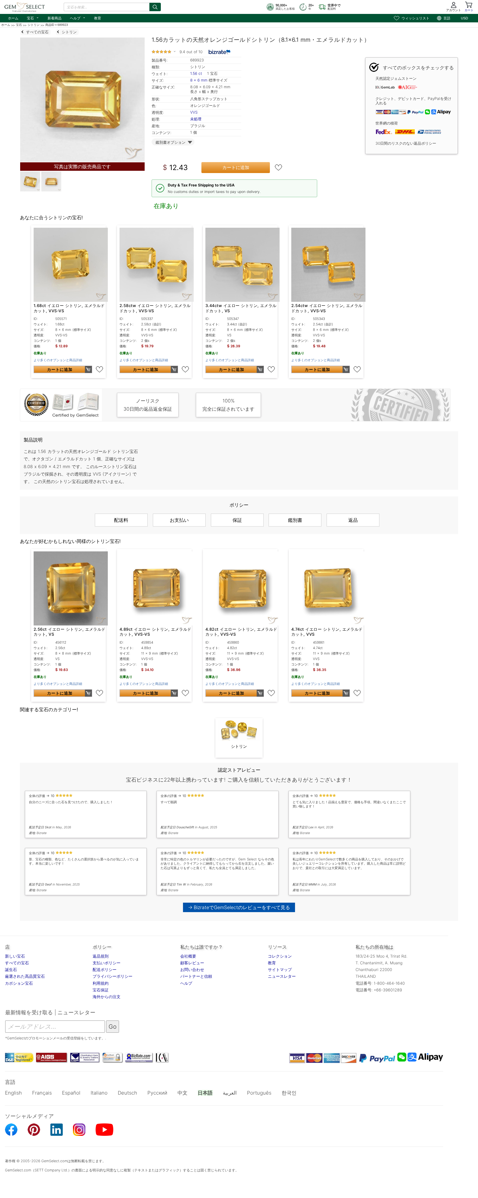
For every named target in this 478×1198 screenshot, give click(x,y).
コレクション (280, 956)
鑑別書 (295, 520)
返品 (353, 520)
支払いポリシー (106, 962)
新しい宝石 (15, 956)
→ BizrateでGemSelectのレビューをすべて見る (239, 907)
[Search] (155, 7)
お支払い (179, 520)
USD (464, 18)
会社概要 (188, 956)
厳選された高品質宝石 (25, 976)
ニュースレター (282, 976)
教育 (97, 18)
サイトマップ (280, 969)
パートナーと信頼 (196, 976)
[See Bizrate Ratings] (220, 52)
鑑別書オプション (170, 142)
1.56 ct (196, 73)
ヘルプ (78, 17)
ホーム (13, 18)
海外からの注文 (106, 996)
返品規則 (101, 956)
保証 (237, 520)
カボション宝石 (19, 983)
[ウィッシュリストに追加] (278, 167)
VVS (194, 112)
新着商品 (54, 18)
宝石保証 (101, 989)
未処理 (195, 119)
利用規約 (101, 983)
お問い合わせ (192, 969)
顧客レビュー (192, 962)
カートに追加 (235, 167)
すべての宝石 (17, 962)
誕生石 (11, 969)
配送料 (121, 520)
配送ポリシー (105, 969)
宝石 (33, 17)
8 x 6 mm (198, 80)
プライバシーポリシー (112, 976)
